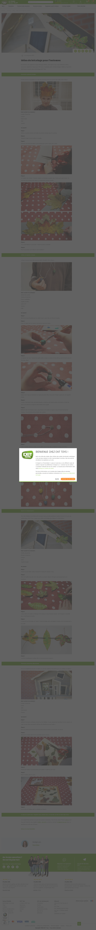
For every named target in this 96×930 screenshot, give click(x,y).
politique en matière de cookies (46, 468)
